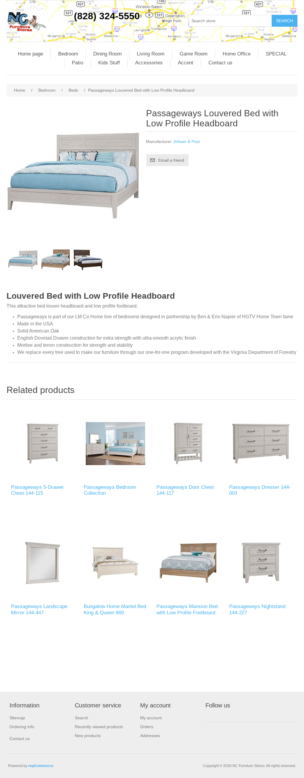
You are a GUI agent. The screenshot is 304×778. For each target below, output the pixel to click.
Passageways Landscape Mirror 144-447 (39, 609)
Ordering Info (22, 726)
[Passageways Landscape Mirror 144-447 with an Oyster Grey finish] (43, 563)
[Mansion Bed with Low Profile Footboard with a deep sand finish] (188, 563)
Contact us (220, 63)
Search (81, 717)
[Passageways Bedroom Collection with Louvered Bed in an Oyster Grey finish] (116, 443)
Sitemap (17, 717)
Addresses (150, 735)
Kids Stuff (109, 63)
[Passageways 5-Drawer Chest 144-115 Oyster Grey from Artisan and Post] (43, 443)
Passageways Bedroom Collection (110, 490)
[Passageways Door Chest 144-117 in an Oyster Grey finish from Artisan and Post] (188, 443)
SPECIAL (276, 54)
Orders (146, 726)
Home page (30, 54)
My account (151, 717)
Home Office (237, 54)
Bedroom (68, 54)
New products (88, 735)
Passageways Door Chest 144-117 (185, 490)
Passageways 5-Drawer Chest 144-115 (37, 490)
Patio (77, 63)
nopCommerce (40, 766)
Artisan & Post (186, 141)
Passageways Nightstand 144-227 (257, 609)
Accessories (149, 63)
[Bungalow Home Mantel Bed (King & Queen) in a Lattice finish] (116, 563)
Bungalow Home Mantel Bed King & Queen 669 (115, 609)
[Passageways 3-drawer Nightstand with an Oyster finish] (261, 563)
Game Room (194, 54)
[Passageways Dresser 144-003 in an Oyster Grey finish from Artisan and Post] (261, 443)
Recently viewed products (99, 726)
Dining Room (107, 54)
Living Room (150, 54)
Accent (185, 63)
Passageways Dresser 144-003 (260, 490)
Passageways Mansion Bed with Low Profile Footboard (187, 609)
